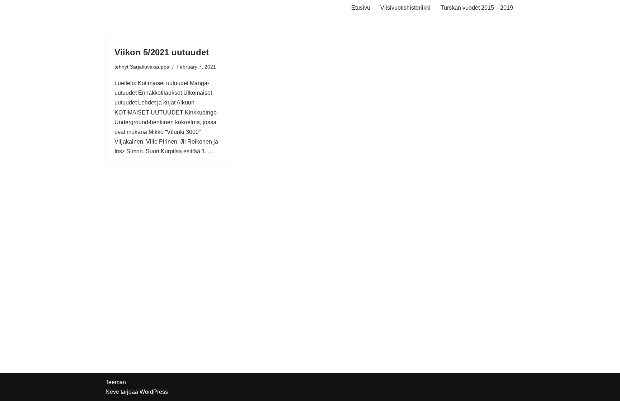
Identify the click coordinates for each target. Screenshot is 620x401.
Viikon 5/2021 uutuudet (161, 52)
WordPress (154, 392)
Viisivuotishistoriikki (405, 8)
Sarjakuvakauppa (149, 67)
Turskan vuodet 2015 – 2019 (477, 8)
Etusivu (360, 8)
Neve (112, 392)
